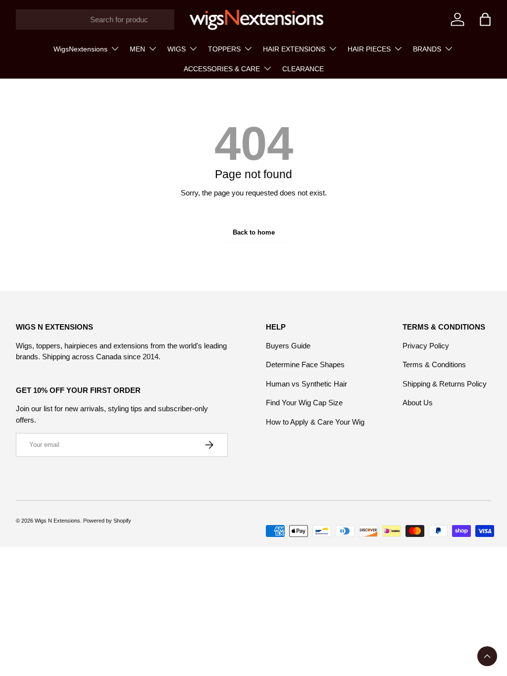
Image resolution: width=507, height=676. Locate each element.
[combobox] (95, 19)
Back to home (254, 232)
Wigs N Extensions (57, 521)
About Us (418, 402)
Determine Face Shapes (305, 364)
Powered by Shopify (107, 521)
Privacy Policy (426, 345)
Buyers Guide (288, 345)
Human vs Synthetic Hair (306, 384)
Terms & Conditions (434, 364)
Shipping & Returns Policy (445, 384)
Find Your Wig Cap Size (304, 402)
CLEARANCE (303, 69)
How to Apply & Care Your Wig (315, 422)
